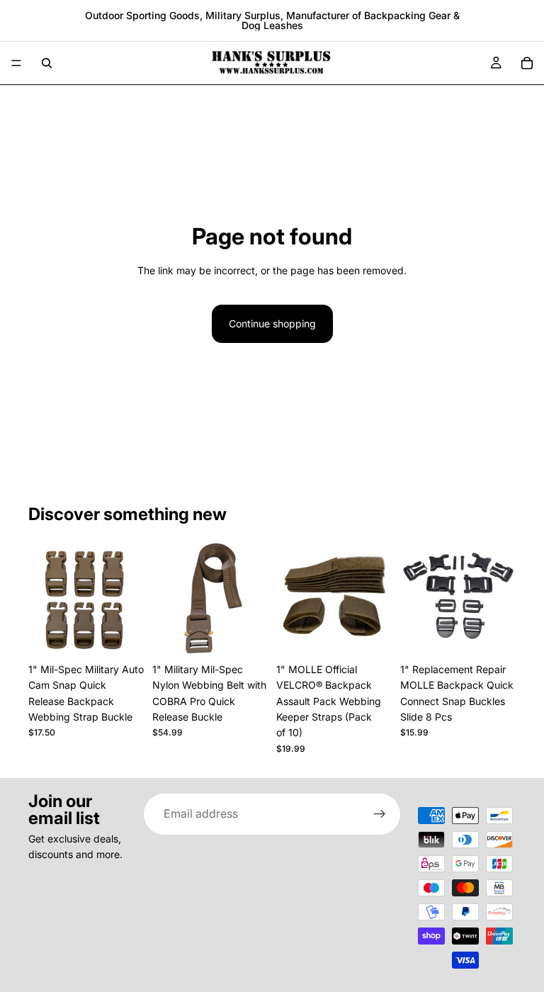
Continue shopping (272, 323)
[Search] (46, 63)
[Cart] (527, 63)
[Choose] (122, 634)
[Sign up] (380, 814)
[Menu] (16, 63)
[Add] (493, 634)
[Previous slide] (44, 598)
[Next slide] (128, 598)
